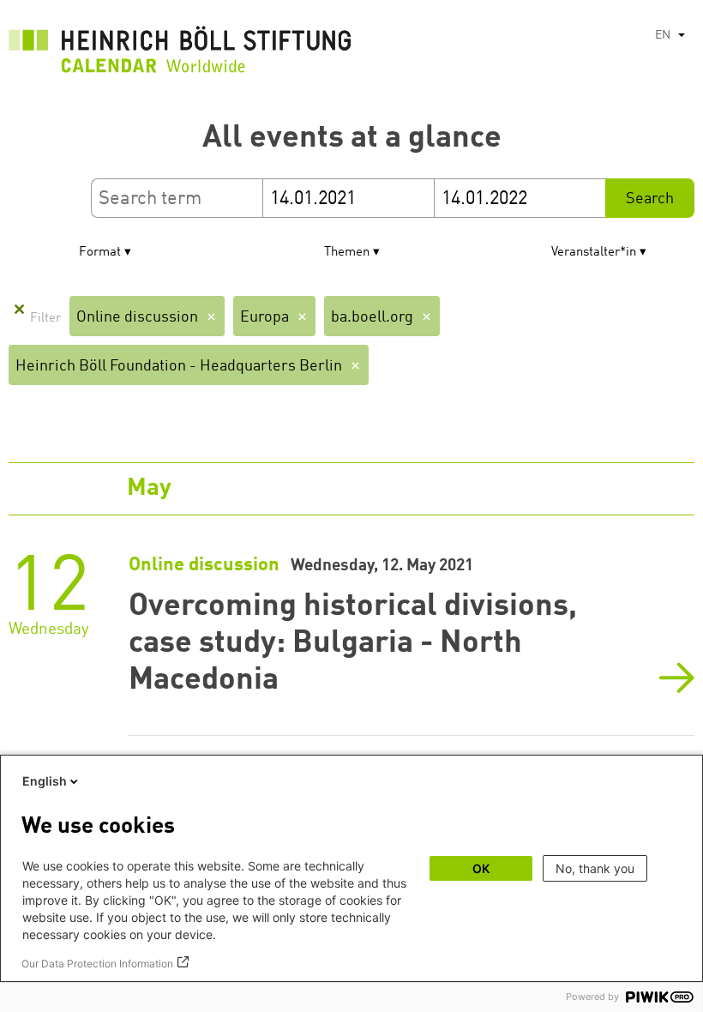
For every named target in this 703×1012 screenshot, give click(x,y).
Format (100, 252)
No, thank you (595, 868)
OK (481, 868)
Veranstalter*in (593, 252)
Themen (347, 252)
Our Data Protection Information (97, 963)
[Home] (180, 54)
